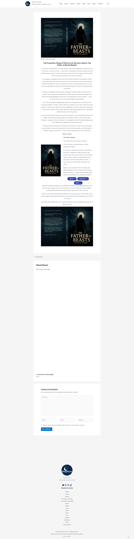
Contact (100, 3)
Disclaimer (67, 520)
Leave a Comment (50, 59)
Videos (78, 3)
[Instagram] (68, 485)
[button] (108, 4)
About (94, 3)
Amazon (53, 190)
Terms (67, 522)
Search (67, 491)
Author (72, 3)
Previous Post (38, 257)
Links (83, 3)
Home (60, 3)
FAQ (67, 515)
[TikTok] (71, 485)
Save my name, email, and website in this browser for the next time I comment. (64, 425)
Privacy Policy (67, 524)
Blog (89, 3)
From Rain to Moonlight (44, 374)
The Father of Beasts (55, 102)
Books (66, 3)
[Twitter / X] (66, 485)
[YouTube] (63, 485)
